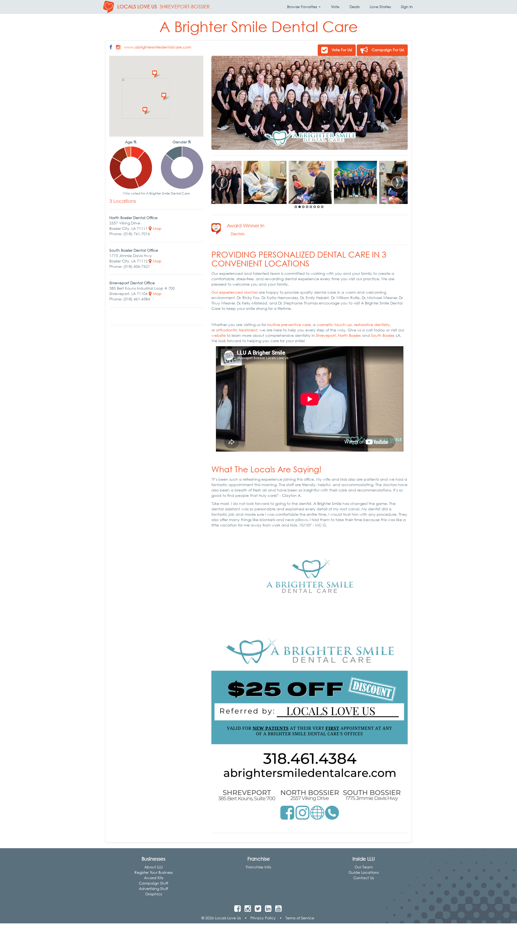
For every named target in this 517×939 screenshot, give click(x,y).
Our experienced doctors (234, 292)
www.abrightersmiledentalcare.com (157, 47)
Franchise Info (258, 867)
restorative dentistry (372, 324)
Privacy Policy (263, 918)
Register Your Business (153, 872)
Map (157, 228)
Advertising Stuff (153, 888)
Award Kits (153, 877)
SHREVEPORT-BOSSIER (185, 6)
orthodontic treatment (236, 330)
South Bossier (382, 335)
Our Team (364, 867)
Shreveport (326, 335)
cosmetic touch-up (334, 324)
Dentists (237, 233)
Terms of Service (299, 918)
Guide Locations (363, 872)
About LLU (153, 867)
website (218, 335)
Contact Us (363, 877)
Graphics (153, 894)
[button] (304, 6)
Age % (131, 142)
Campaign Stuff (153, 883)
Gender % (182, 142)
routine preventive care (289, 324)
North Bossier (349, 335)
